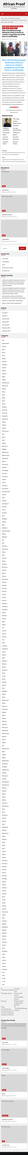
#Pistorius (4, 803)
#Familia (4, 558)
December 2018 (6, 331)
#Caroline (4, 473)
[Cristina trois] (14, 179)
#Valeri (4, 915)
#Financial (4, 567)
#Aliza (3, 404)
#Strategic (4, 860)
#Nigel (3, 757)
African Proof (14, 4)
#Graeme (4, 588)
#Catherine (5, 476)
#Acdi (3, 352)
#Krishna (4, 664)
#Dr (3, 540)
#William (4, 933)
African (16, 26)
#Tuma (4, 899)
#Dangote (4, 518)
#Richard (4, 839)
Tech (3, 984)
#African (4, 373)
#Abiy (3, 349)
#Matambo (5, 709)
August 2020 (5, 321)
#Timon (4, 890)
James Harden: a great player (18, 298)
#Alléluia (4, 407)
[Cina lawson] (14, 1032)
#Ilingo (4, 624)
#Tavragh (4, 878)
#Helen (4, 612)
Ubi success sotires (7, 215)
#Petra (4, 797)
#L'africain (4, 670)
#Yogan (4, 939)
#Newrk (4, 754)
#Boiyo (4, 461)
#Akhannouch (5, 382)
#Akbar (4, 379)
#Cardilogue (5, 470)
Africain (11, 26)
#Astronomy (5, 431)
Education (4, 969)
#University (5, 912)
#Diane (4, 534)
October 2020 (5, 318)
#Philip (4, 800)
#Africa (4, 370)
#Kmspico (4, 661)
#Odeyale (4, 766)
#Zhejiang (4, 951)
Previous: (13, 152)
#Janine (4, 630)
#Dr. (3, 543)
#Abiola (4, 346)
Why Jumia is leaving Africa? (14, 303)
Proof (16, 28)
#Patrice (4, 788)
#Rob (3, 842)
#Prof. (3, 812)
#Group (4, 594)
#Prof (3, 809)
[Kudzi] (14, 1083)
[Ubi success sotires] (14, 204)
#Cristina (4, 512)
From (4, 28)
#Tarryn (4, 872)
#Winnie (4, 936)
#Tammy (4, 869)
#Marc (3, 697)
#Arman (4, 425)
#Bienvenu (5, 446)
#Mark (3, 703)
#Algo (3, 398)
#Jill (3, 639)
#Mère (3, 715)
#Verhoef (4, 921)
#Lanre (4, 676)
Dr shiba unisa (5, 270)
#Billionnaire (5, 452)
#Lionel (4, 685)
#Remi (3, 836)
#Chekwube (5, 488)
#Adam (4, 358)
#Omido (4, 779)
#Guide (4, 597)
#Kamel (4, 655)
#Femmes (4, 564)
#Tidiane (4, 887)
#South (4, 857)
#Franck (4, 576)
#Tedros (4, 881)
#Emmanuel (5, 549)
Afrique (21, 26)
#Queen (4, 821)
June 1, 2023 (12, 1044)
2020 (4, 26)
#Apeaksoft (5, 419)
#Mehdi (4, 712)
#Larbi (3, 679)
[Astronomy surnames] (14, 1109)
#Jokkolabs (5, 649)
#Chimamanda (6, 491)
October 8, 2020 (13, 39)
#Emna (4, 552)
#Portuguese (5, 806)
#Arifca (4, 422)
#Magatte (4, 691)
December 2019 (6, 328)
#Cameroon (5, 464)
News (8, 28)
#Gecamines (5, 579)
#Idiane (4, 618)
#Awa (3, 437)
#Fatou (4, 561)
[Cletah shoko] (14, 228)
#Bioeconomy (5, 455)
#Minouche (5, 727)
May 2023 (4, 315)
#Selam (4, 854)
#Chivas (4, 494)
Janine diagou (5, 261)
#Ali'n (3, 401)
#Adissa (4, 367)
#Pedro (4, 794)
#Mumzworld (5, 748)
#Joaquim (4, 645)
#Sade (3, 845)
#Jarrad (4, 633)
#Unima (4, 909)
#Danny (4, 522)
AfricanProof (14, 112)
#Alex (3, 395)
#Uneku (4, 906)
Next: (14, 159)
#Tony (3, 896)
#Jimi (3, 642)
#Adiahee (4, 364)
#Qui (3, 824)
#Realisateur (5, 833)
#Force (4, 573)
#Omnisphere (5, 782)
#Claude (4, 500)
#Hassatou (5, 606)
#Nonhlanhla (5, 760)
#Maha (4, 694)
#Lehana (4, 682)
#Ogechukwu (5, 769)
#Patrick (4, 791)
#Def (3, 525)
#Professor (5, 815)
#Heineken (5, 609)
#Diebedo (4, 537)
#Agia (3, 376)
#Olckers (4, 772)
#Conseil (4, 506)
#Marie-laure (5, 700)
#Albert (4, 388)
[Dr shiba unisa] (14, 1134)
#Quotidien (5, 827)
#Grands (4, 591)
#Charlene (4, 485)
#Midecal (4, 721)
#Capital (4, 467)
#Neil (3, 751)
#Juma (4, 652)
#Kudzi (4, 667)
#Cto (3, 515)
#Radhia (4, 830)
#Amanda (4, 410)
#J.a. (3, 627)
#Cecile (4, 479)
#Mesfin (4, 718)
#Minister (4, 724)
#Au (3, 434)
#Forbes (4, 570)
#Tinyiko (4, 893)
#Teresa (4, 884)
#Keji (3, 658)
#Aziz (3, 440)
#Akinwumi (5, 385)
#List (3, 688)
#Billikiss (4, 449)
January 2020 (5, 325)
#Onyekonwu (5, 785)
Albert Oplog (5, 39)
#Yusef (4, 945)
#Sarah (4, 851)
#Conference (5, 503)
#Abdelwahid (5, 343)
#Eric (3, 555)
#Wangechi (5, 927)
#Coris (3, 509)
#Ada (3, 355)
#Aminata (4, 413)
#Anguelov (5, 416)
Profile (11, 28)
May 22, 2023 (12, 192)
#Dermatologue (6, 531)
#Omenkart (5, 776)
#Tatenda (4, 875)
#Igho (3, 621)
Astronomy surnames (7, 267)
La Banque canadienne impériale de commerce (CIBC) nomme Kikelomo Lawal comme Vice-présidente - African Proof (14, 281)
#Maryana (4, 706)
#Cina (3, 497)
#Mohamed (5, 730)
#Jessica (4, 636)
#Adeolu (4, 361)
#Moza (4, 739)
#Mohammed (5, 733)
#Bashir (4, 443)
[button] (2, 14)
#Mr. (3, 745)
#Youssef (4, 942)
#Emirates (4, 546)
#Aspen (4, 428)
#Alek (3, 391)
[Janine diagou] (14, 1057)
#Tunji (3, 902)
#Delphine (4, 528)
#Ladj (3, 673)
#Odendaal (5, 763)
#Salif (3, 848)
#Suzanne (4, 863)
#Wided (4, 930)
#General (4, 582)
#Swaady (4, 866)
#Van (3, 918)
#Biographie (5, 458)
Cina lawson (5, 258)
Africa (7, 26)
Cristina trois (5, 190)
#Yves (3, 948)
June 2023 (4, 312)
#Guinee (4, 600)
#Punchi (4, 818)
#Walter (4, 924)
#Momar (4, 736)
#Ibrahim (4, 615)
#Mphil (4, 742)
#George (4, 585)
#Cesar (4, 482)
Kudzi (3, 264)
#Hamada (4, 603)
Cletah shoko (5, 239)
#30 (3, 340)
